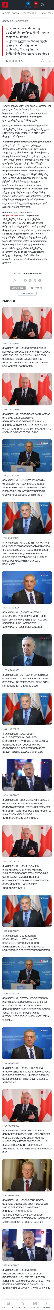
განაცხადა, (12, 216)
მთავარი (7, 21)
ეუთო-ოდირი (27, 293)
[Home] (5, 5)
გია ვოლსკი (35, 288)
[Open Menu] (49, 4)
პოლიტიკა (22, 21)
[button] (11, 13)
